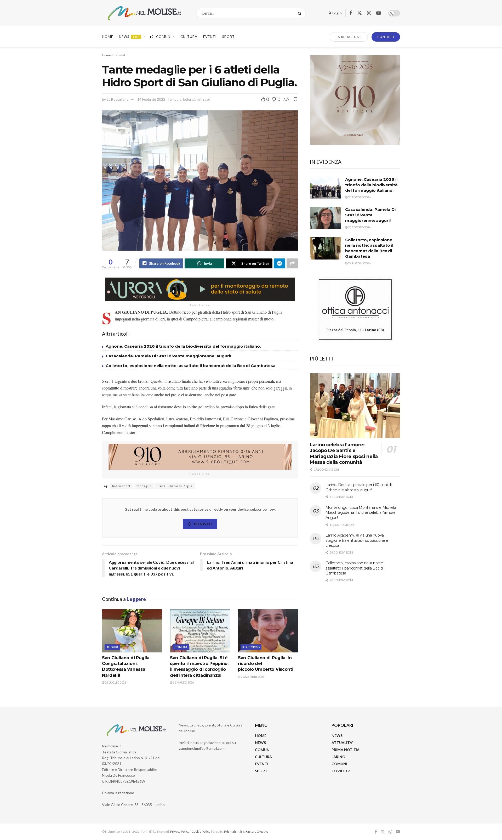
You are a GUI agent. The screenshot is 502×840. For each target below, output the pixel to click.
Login (337, 13)
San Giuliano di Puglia (175, 486)
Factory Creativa (257, 831)
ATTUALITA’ (342, 742)
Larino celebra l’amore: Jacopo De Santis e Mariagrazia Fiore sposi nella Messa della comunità (344, 453)
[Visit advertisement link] (200, 289)
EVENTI (209, 37)
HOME (260, 735)
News (129, 37)
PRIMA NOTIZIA (346, 749)
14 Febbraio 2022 (151, 99)
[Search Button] (300, 13)
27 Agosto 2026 (358, 263)
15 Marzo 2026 (183, 682)
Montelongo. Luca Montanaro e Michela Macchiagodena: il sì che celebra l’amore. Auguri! (361, 512)
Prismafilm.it (233, 831)
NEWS (260, 742)
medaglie (144, 486)
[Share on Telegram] (279, 263)
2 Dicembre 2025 (252, 676)
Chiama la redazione (118, 793)
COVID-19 (341, 771)
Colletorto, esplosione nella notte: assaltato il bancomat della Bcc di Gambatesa (191, 365)
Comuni (164, 37)
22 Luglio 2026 (115, 682)
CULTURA (188, 37)
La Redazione (118, 99)
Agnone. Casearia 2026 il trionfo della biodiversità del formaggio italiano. (183, 346)
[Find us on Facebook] (350, 13)
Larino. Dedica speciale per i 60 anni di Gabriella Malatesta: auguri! (359, 487)
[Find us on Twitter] (359, 13)
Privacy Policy (179, 831)
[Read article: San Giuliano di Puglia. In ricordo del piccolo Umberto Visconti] (268, 630)
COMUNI (263, 749)
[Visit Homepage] (144, 13)
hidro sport (121, 486)
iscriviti (203, 524)
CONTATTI (385, 37)
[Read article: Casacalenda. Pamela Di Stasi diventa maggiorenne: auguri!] (325, 218)
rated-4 (120, 55)
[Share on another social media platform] (292, 263)
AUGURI (112, 647)
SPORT (261, 771)
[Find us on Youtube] (378, 13)
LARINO (338, 756)
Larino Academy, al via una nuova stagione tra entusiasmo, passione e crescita (357, 540)
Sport (228, 37)
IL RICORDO (251, 647)
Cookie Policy (200, 831)
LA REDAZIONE (349, 37)
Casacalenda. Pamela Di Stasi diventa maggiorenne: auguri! (169, 355)
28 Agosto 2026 (358, 197)
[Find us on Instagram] (369, 13)
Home (107, 37)
